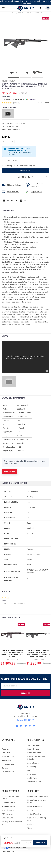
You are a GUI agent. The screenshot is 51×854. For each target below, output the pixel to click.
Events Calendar (8, 772)
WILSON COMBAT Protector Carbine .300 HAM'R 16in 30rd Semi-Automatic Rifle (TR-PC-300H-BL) (12, 653)
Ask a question (9, 471)
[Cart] (47, 8)
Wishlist (9, 838)
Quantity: (6, 137)
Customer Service (8, 803)
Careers (5, 768)
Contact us (6, 753)
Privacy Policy (38, 774)
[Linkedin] (21, 200)
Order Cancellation (34, 753)
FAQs (29, 770)
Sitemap (30, 828)
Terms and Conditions (38, 782)
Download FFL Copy (34, 806)
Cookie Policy (38, 778)
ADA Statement (7, 814)
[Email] (8, 200)
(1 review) (17, 103)
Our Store (5, 745)
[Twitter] (16, 200)
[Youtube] (25, 726)
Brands (30, 810)
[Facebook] (4, 200)
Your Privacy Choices (17, 848)
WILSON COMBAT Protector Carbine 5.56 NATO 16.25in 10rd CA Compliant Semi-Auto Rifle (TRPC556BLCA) (38, 653)
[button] (19, 99)
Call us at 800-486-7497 (25, 720)
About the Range (8, 757)
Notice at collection (10, 851)
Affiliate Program (33, 763)
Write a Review (43, 103)
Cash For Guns (7, 818)
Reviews (30, 824)
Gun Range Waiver (8, 764)
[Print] (12, 200)
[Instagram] (21, 726)
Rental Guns (6, 760)
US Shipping (31, 767)
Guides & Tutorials (34, 814)
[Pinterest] (25, 200)
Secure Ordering (33, 749)
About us (5, 749)
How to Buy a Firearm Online (37, 796)
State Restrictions (8, 806)
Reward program (8, 810)
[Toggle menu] (3, 8)
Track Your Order (33, 745)
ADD (37, 843)
